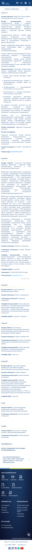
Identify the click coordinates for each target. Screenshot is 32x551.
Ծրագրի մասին (25, 278)
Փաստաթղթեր (13, 495)
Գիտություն (4, 510)
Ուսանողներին (20, 516)
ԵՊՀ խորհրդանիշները (7, 527)
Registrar (3, 495)
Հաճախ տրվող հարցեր (23, 505)
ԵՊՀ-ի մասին (5, 521)
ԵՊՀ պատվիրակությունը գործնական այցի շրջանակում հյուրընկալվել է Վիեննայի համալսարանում (13, 459)
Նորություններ (5, 512)
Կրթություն (4, 507)
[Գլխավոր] (5, 3)
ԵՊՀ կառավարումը (6, 525)
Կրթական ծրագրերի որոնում (22, 510)
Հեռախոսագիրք (17, 487)
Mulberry (21, 479)
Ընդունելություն (5, 505)
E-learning (13, 479)
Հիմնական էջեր (6, 501)
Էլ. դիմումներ (5, 487)
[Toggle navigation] (30, 3)
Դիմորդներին (20, 514)
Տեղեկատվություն (22, 501)
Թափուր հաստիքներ (22, 507)
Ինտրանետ (4, 479)
